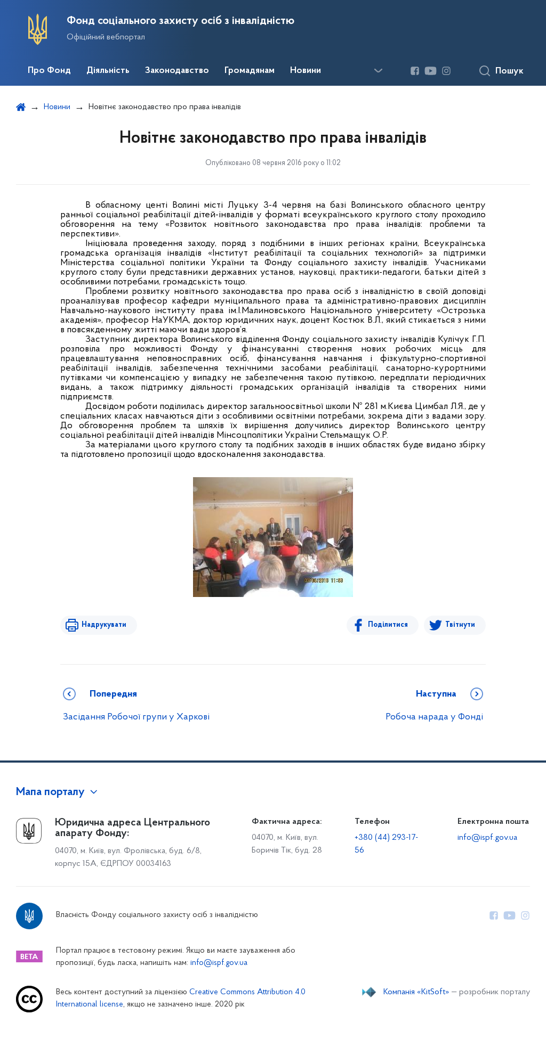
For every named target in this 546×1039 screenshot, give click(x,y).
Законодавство (177, 71)
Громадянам (249, 71)
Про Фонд (49, 71)
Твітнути (460, 625)
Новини (305, 71)
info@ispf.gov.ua (487, 837)
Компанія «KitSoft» (416, 992)
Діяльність (108, 71)
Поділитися (388, 625)
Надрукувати (104, 625)
